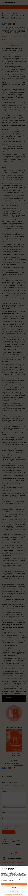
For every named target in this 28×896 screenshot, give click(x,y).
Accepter (14, 884)
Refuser (14, 887)
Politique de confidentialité (18, 894)
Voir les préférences (14, 891)
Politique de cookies (8, 894)
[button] (26, 868)
